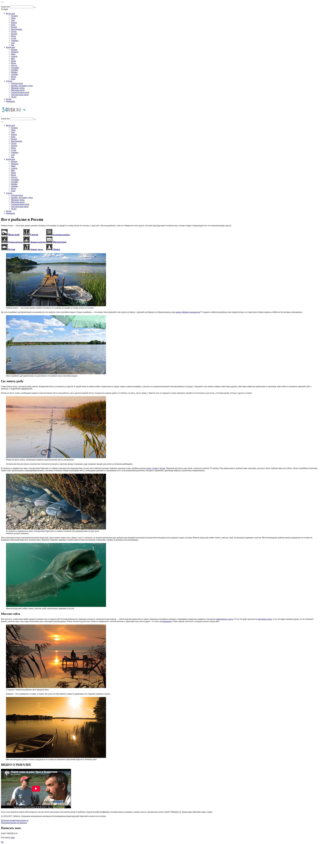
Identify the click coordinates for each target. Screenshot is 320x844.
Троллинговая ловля (19, 95)
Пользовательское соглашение (14, 823)
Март (13, 54)
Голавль (14, 16)
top (2, 842)
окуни (162, 468)
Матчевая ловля (17, 90)
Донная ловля (17, 83)
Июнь (13, 61)
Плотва (14, 34)
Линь (13, 18)
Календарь (10, 47)
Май (13, 58)
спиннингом (194, 312)
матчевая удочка (265, 619)
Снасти (9, 81)
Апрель (14, 56)
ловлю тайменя (182, 312)
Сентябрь (15, 67)
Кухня (8, 99)
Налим (14, 27)
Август (14, 65)
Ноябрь (14, 72)
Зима (13, 79)
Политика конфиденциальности (14, 820)
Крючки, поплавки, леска (22, 86)
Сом (13, 43)
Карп (13, 25)
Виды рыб (10, 13)
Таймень (14, 40)
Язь (12, 45)
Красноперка (16, 29)
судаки (155, 468)
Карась (14, 22)
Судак (13, 38)
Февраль (14, 52)
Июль (13, 63)
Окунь (13, 31)
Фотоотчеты (59, 242)
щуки (148, 468)
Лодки (13, 97)
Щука (13, 36)
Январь (14, 49)
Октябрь (14, 70)
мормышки (167, 621)
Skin (13, 837)
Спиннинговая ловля (20, 92)
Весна (13, 76)
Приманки (10, 101)
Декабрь (14, 74)
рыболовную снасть (224, 619)
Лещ (13, 20)
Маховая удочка (17, 88)
